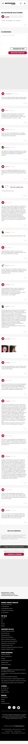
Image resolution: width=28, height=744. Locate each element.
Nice (2, 621)
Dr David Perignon (4, 612)
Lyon (2, 619)
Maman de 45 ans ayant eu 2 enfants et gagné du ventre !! (12, 678)
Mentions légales (17, 731)
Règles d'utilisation (16, 729)
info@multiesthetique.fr (19, 726)
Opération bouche (4, 662)
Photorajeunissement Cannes (7, 645)
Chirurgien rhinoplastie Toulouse (7, 649)
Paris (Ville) (3, 617)
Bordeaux (3, 625)
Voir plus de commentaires (14, 531)
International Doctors (5, 703)
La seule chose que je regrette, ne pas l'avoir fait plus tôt (12, 682)
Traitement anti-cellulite (6, 664)
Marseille (3, 623)
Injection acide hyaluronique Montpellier (9, 641)
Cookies (23, 729)
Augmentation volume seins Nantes (8, 643)
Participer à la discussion (15, 554)
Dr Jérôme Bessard (5, 606)
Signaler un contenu (5, 692)
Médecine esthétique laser (6, 656)
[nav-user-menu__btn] (24, 3)
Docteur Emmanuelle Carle (6, 604)
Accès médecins (4, 697)
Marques (3, 699)
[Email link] (18, 707)
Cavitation (3, 658)
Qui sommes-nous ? (5, 688)
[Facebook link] (14, 708)
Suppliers (3, 701)
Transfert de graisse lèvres (6, 660)
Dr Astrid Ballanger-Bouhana (7, 608)
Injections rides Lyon (5, 633)
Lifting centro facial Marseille (7, 637)
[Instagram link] (9, 708)
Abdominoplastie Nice (5, 635)
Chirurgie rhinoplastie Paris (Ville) (7, 631)
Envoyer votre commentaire (17, 53)
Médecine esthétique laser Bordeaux (8, 639)
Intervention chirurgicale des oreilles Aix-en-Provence (12, 647)
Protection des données (6, 729)
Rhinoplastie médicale (5, 654)
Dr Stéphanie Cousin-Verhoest (7, 610)
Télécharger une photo (18, 48)
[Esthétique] (10, 4)
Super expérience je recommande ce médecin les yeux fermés (13, 680)
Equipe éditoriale (4, 690)
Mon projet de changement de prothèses (9, 676)
